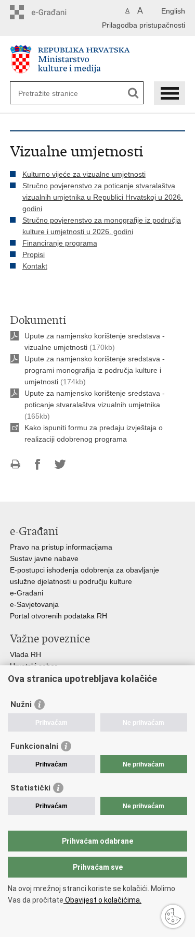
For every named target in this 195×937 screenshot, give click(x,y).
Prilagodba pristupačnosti (143, 25)
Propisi (33, 254)
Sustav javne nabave (44, 558)
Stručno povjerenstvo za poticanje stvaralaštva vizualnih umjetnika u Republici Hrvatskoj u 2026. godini (102, 197)
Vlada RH (25, 654)
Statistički (30, 788)
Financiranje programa (59, 243)
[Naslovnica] (98, 59)
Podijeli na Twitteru (60, 464)
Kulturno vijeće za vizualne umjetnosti (84, 174)
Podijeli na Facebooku (37, 464)
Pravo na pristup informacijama (61, 547)
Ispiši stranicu (15, 464)
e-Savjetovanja (34, 604)
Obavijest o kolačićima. (102, 900)
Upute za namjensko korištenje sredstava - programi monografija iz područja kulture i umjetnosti (94, 370)
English (173, 11)
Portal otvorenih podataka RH (58, 616)
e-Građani (26, 593)
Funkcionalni (34, 746)
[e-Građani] (54, 12)
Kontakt (34, 266)
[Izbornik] (169, 93)
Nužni (21, 704)
